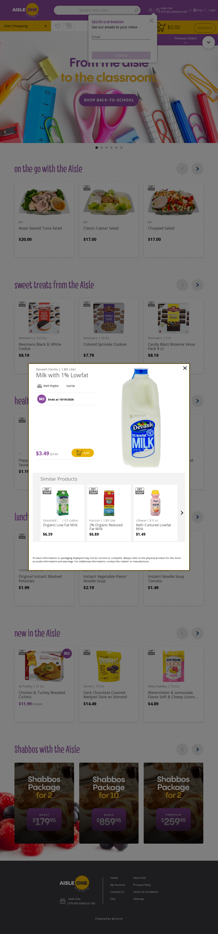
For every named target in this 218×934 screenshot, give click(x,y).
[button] (41, 399)
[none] (62, 513)
